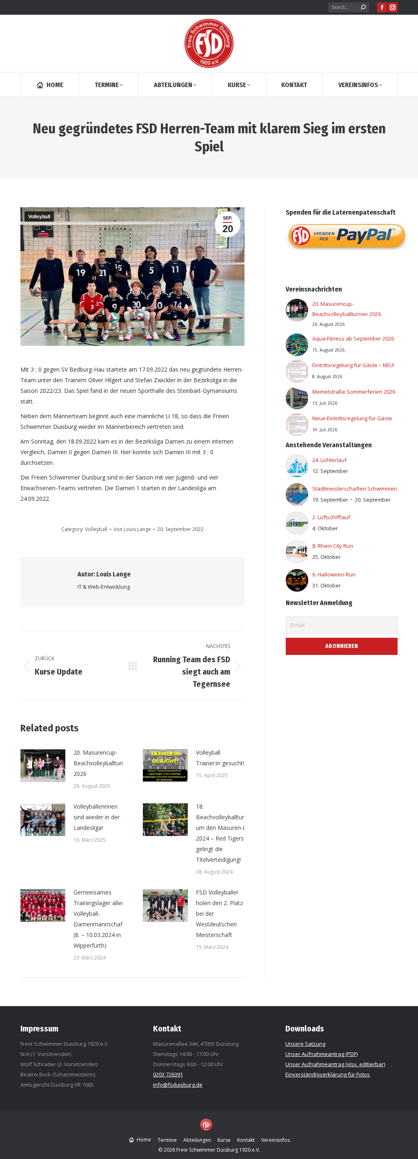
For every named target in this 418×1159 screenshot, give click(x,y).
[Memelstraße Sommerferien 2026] (297, 399)
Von (132, 529)
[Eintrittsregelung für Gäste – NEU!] (297, 373)
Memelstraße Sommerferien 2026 (353, 391)
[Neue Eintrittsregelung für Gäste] (297, 426)
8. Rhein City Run (332, 545)
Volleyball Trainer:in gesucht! (220, 758)
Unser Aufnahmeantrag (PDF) (321, 1054)
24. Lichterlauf (329, 460)
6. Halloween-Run (334, 574)
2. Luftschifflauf (331, 517)
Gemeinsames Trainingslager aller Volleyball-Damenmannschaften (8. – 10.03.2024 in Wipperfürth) (102, 918)
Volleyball (39, 217)
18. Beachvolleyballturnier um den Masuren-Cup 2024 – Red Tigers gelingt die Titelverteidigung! (225, 833)
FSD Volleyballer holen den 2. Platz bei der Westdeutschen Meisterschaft (219, 913)
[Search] (363, 7)
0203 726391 (168, 1074)
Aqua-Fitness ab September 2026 (353, 338)
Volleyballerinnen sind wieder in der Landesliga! (96, 817)
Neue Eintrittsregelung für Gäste (352, 418)
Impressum (39, 1028)
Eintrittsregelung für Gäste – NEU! (353, 365)
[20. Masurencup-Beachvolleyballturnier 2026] (297, 312)
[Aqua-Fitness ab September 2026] (297, 346)
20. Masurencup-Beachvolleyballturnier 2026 (102, 763)
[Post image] (42, 765)
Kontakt (167, 1028)
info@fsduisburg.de (177, 1084)
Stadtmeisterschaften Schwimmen (354, 488)
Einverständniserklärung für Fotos (327, 1074)
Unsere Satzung (305, 1043)
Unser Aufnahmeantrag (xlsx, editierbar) (335, 1064)
